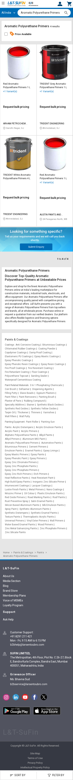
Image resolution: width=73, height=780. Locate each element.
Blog (5, 585)
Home (6, 552)
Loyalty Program (13, 605)
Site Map (35, 753)
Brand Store (10, 590)
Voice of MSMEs (13, 600)
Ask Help (8, 619)
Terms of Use (35, 758)
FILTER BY (58, 775)
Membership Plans (14, 595)
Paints (8, 427)
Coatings (9, 344)
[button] (69, 3)
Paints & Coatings (16, 339)
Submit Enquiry (36, 247)
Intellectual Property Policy (35, 767)
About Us (8, 576)
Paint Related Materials (17, 385)
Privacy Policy (35, 762)
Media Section (11, 581)
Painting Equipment (15, 421)
